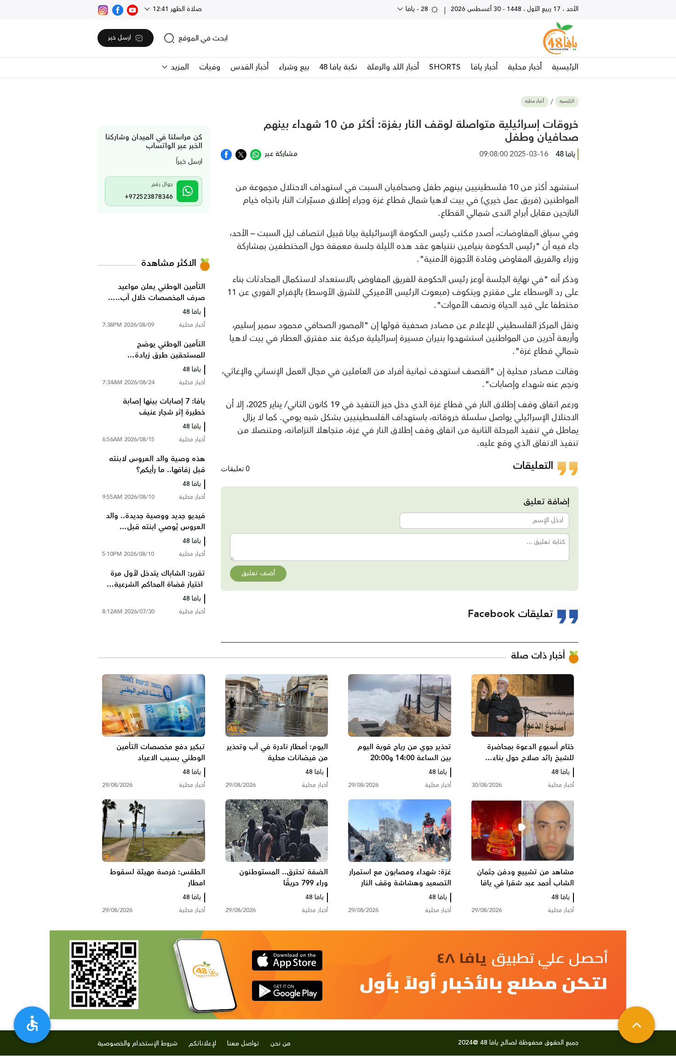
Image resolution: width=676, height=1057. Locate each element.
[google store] (287, 990)
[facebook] (117, 9)
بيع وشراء (294, 67)
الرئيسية (565, 67)
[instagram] (103, 9)
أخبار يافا (484, 67)
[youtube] (132, 9)
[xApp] (240, 154)
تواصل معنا (243, 1044)
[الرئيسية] (560, 38)
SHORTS (445, 67)
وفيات (209, 67)
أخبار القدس (249, 67)
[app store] (287, 960)
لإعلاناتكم (202, 1044)
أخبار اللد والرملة (393, 67)
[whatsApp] (255, 154)
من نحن (280, 1044)
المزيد (178, 67)
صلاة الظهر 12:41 (176, 9)
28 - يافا (417, 9)
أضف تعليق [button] (258, 573)
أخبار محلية (525, 67)
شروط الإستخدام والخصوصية (137, 1044)
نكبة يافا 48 (338, 67)
